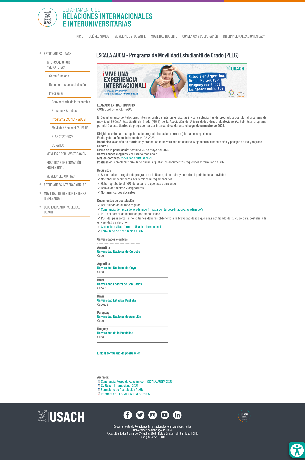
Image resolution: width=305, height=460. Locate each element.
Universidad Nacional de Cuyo (116, 268)
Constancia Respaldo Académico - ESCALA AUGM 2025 (136, 382)
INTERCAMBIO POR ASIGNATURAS (58, 65)
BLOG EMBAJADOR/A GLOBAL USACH (62, 209)
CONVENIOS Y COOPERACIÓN (200, 36)
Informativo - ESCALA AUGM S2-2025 (125, 394)
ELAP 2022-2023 (62, 136)
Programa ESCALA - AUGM (69, 119)
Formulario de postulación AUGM (122, 231)
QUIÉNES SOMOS (99, 36)
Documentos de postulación (67, 84)
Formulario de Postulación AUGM (122, 390)
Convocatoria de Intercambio (71, 101)
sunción (136, 317)
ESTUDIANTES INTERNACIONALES (65, 184)
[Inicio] (118, 17)
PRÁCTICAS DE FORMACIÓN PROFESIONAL (64, 165)
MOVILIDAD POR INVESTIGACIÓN (66, 153)
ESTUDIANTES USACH (57, 53)
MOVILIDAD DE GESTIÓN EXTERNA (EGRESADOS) (65, 196)
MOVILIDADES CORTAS (61, 176)
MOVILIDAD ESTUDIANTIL (130, 36)
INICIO (79, 36)
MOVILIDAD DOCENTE (164, 36)
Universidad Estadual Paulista (116, 300)
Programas (56, 93)
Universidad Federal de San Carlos (119, 284)
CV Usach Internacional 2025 (119, 386)
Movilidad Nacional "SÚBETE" (70, 127)
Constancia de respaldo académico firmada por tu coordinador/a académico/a (152, 210)
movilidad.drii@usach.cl (136, 158)
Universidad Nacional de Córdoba (118, 252)
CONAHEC (58, 145)
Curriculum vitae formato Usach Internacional (131, 227)
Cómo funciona (59, 75)
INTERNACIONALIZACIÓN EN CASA (244, 36)
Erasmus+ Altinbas (64, 110)
